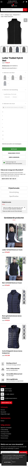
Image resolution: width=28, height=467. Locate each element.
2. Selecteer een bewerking (10, 90)
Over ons (3, 410)
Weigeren (14, 461)
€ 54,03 (6, 252)
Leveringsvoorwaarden (6, 434)
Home (2, 15)
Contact (2, 421)
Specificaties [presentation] (13, 196)
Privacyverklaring (4, 436)
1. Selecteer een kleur (8, 72)
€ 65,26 (6, 320)
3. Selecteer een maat (8, 103)
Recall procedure (4, 438)
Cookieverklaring (4, 429)
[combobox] (12, 9)
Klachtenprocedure (5, 432)
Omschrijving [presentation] (14, 192)
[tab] (14, 188)
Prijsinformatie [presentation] (13, 188)
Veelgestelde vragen (5, 414)
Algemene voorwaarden (6, 427)
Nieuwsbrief (3, 412)
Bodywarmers (16, 15)
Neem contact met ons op (9, 179)
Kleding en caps (8, 15)
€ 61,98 (6, 355)
